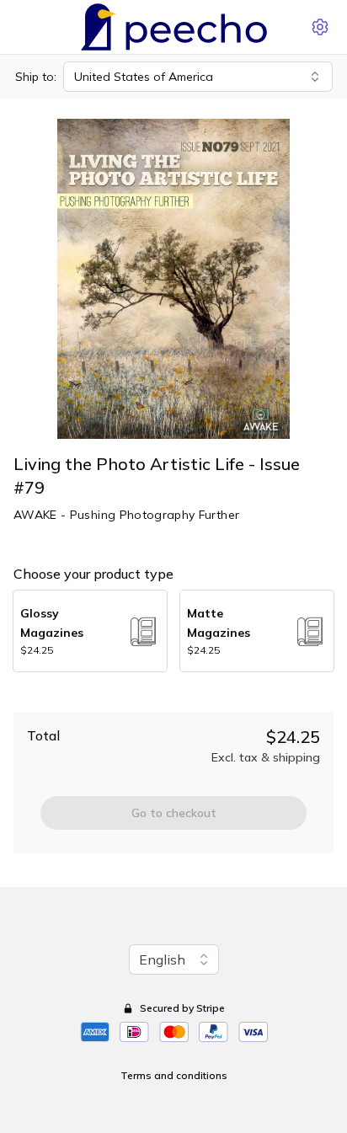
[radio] (90, 631)
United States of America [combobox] (143, 76)
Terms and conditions (173, 1075)
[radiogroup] (173, 631)
